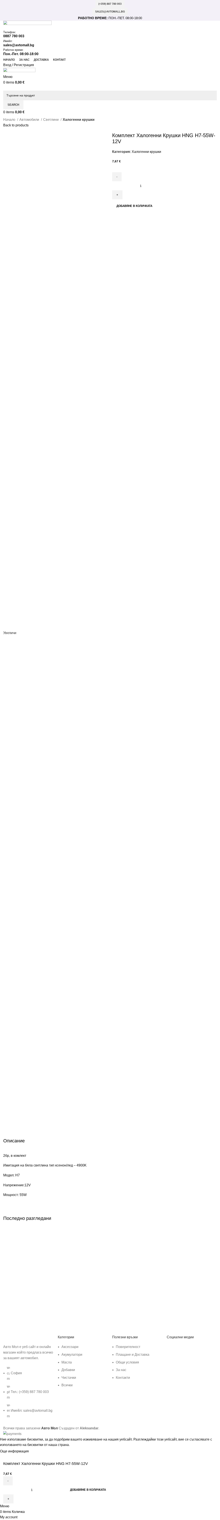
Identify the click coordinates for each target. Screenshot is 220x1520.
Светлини (51, 119)
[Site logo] (27, 25)
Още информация (15, 1451)
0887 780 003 (13, 36)
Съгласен (40, 1451)
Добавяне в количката (134, 206)
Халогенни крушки (79, 119)
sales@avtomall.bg (110, 11)
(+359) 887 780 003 (110, 3)
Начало (9, 119)
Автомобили (29, 119)
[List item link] (28, 1394)
